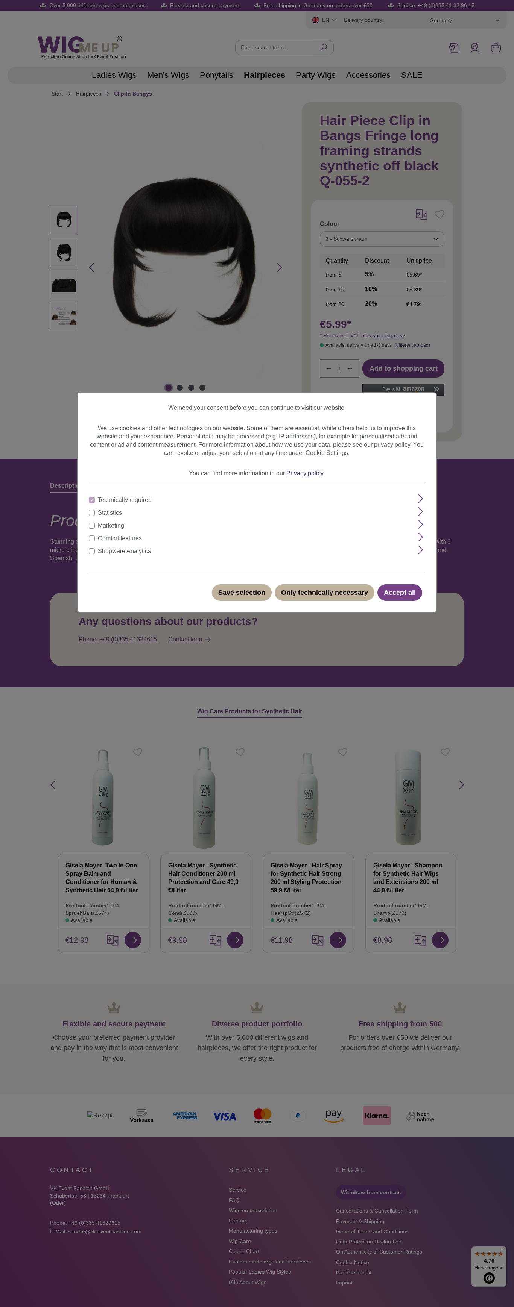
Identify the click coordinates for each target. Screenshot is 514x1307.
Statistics (110, 512)
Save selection (241, 592)
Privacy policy (304, 473)
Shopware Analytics (124, 551)
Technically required (125, 500)
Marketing (111, 525)
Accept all (400, 592)
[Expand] (421, 498)
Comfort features (120, 538)
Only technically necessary (324, 592)
